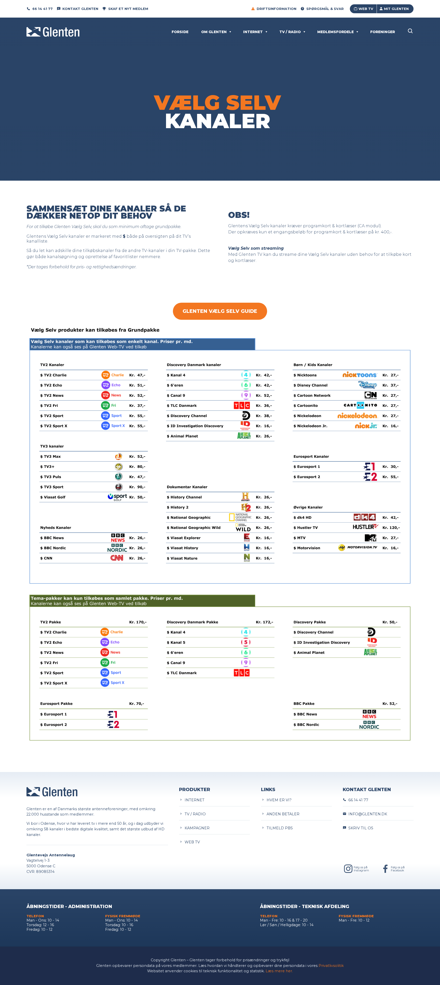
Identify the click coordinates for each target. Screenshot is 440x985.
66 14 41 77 (42, 9)
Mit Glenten (396, 9)
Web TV (366, 9)
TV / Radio (290, 32)
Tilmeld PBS (279, 828)
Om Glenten (214, 32)
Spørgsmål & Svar (325, 9)
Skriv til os (359, 828)
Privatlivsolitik (331, 965)
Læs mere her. (279, 971)
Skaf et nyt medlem (128, 9)
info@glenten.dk (366, 814)
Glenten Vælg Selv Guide (220, 311)
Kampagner (196, 828)
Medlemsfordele (335, 32)
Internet (253, 32)
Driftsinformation (276, 9)
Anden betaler (282, 814)
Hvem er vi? (278, 800)
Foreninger (382, 32)
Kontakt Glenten (80, 9)
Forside (180, 32)
